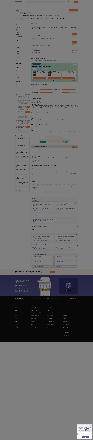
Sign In (86, 437)
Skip (81, 437)
